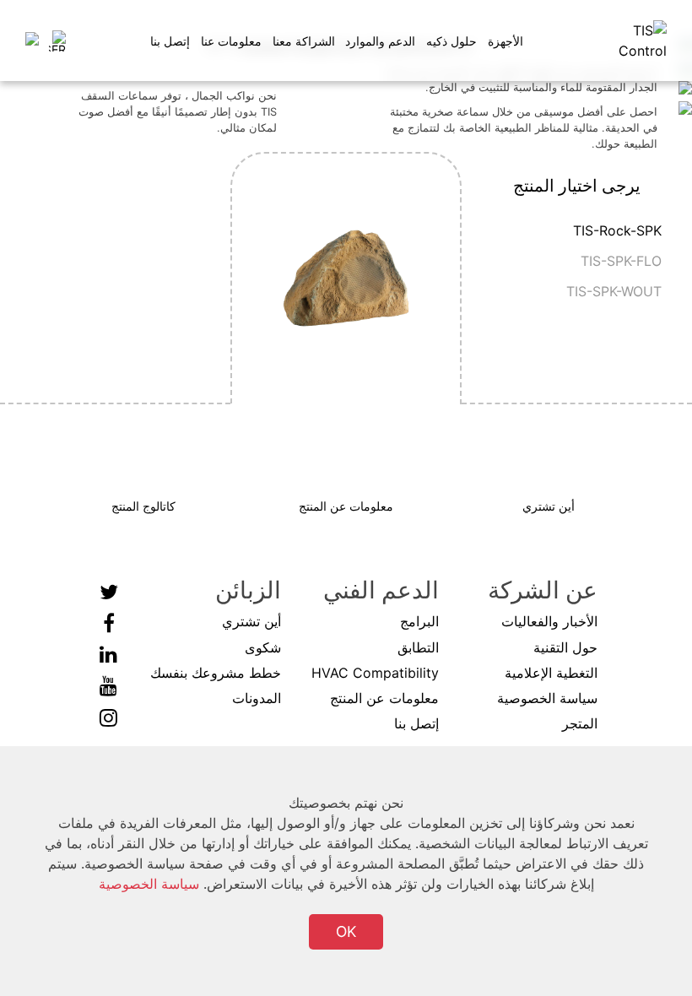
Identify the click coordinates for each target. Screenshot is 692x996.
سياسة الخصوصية (547, 698)
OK (346, 931)
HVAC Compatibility (375, 672)
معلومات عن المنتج (384, 698)
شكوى (263, 647)
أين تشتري (251, 621)
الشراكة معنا (304, 41)
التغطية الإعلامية (551, 672)
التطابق (418, 647)
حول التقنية (565, 647)
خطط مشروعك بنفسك (215, 672)
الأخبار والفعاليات (549, 621)
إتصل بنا (170, 41)
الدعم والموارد (380, 41)
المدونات (256, 698)
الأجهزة (505, 41)
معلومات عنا (231, 41)
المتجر (579, 723)
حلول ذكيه (451, 41)
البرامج (419, 621)
